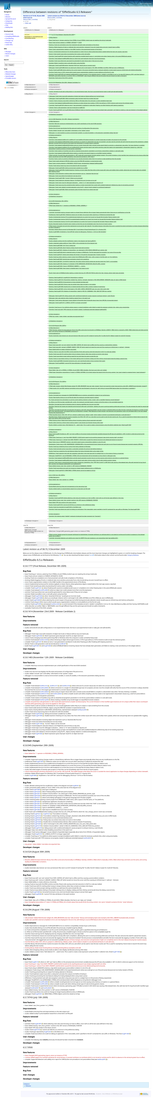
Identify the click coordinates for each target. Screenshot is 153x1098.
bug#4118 (35, 962)
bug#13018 (37, 820)
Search (6, 60)
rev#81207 (63, 644)
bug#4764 (37, 818)
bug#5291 (76, 786)
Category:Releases (133, 555)
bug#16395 (37, 604)
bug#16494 (38, 596)
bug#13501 (36, 803)
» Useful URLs (8, 45)
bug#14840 (36, 892)
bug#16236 (36, 792)
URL (60, 555)
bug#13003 (36, 802)
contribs (34, 19)
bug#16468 (47, 646)
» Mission (7, 17)
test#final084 (44, 982)
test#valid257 (48, 988)
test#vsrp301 (101, 1059)
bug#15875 (38, 1024)
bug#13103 (36, 1030)
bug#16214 (46, 814)
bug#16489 (36, 600)
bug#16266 (36, 795)
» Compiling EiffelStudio (11, 36)
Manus (25, 19)
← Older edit (27, 23)
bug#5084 (38, 894)
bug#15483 (36, 810)
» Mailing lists (8, 27)
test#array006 (44, 700)
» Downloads (8, 23)
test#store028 (43, 640)
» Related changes (10, 74)
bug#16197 (38, 834)
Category (26, 1084)
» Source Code (8, 34)
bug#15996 (38, 716)
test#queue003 (82, 710)
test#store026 (55, 604)
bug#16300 (38, 714)
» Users (6, 56)
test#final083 (44, 984)
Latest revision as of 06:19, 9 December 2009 (62, 16)
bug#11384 (38, 724)
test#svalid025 (57, 694)
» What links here (9, 72)
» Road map (8, 42)
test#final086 (44, 590)
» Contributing (9, 38)
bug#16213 (37, 814)
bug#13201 (36, 794)
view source (28, 18)
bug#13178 (37, 826)
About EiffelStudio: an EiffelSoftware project (112, 1094)
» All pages (7, 52)
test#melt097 (87, 838)
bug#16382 (38, 636)
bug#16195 (38, 828)
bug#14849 (33, 775)
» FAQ (6, 25)
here (91, 555)
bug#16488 (38, 598)
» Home (6, 15)
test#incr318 (66, 686)
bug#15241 (38, 588)
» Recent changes (9, 54)
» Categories (8, 21)
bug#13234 (36, 807)
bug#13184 (36, 805)
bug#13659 (37, 824)
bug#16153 (37, 816)
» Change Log (8, 40)
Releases (28, 1086)
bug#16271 (36, 797)
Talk (29, 19)
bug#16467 (35, 646)
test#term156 (44, 694)
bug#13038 (37, 822)
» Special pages (9, 76)
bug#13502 (39, 761)
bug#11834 (125, 1034)
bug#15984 (36, 789)
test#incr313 (44, 686)
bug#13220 (47, 1032)
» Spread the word (10, 19)
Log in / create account (145, 3)
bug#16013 (38, 994)
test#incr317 (54, 686)
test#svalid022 (44, 688)
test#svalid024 (44, 692)
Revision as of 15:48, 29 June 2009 (34, 16)
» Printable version (10, 78)
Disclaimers (98, 1094)
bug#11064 (116, 952)
